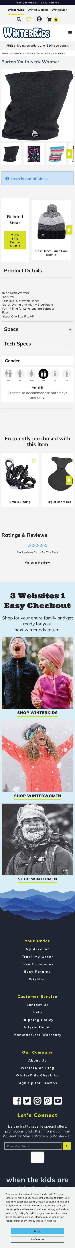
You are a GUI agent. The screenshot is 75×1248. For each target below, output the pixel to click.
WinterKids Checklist (37, 1075)
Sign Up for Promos (37, 1083)
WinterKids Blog (37, 1068)
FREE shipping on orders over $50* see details (37, 45)
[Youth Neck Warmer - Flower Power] (34, 152)
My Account (37, 949)
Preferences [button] (50, 1221)
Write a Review (37, 562)
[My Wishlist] (29, 19)
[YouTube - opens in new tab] (58, 1100)
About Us (37, 1060)
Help (37, 1012)
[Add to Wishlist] (33, 459)
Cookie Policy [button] (35, 1217)
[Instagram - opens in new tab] (37, 1100)
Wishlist (37, 979)
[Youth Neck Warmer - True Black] (11, 152)
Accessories (16, 53)
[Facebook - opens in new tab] (17, 1100)
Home (4, 53)
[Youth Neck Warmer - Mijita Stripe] (56, 152)
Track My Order (37, 957)
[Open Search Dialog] (19, 19)
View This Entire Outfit (15, 240)
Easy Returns (37, 971)
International (37, 1027)
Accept (37, 1231)
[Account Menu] (39, 19)
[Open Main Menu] (63, 32)
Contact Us (37, 1005)
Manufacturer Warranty (37, 1035)
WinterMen (59, 9)
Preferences (37, 1239)
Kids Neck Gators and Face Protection (45, 53)
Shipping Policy (37, 1020)
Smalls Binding (19, 502)
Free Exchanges (37, 964)
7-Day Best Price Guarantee (37, 2)
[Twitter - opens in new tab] (27, 1100)
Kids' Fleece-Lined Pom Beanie (51, 253)
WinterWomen (38, 9)
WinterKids (16, 9)
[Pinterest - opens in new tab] (48, 1100)
